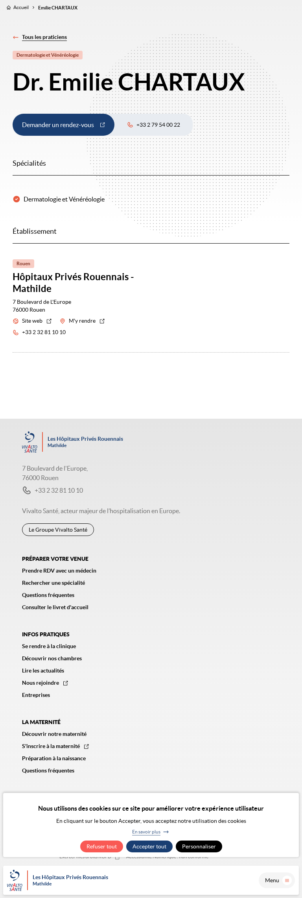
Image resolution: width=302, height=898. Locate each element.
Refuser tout (102, 846)
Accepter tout (149, 846)
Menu (272, 880)
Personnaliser (199, 846)
